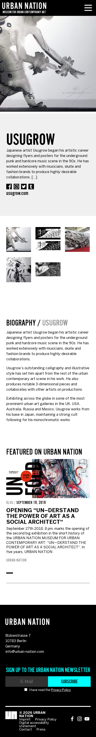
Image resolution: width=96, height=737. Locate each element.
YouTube (87, 719)
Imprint (25, 719)
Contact (25, 729)
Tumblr (31, 186)
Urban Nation (16, 560)
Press (41, 729)
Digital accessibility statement (34, 724)
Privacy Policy (61, 690)
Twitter (24, 186)
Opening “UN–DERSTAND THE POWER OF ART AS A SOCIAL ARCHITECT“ (42, 516)
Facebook (9, 186)
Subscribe (69, 681)
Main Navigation (88, 8)
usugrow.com (17, 193)
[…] (34, 177)
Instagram (16, 186)
